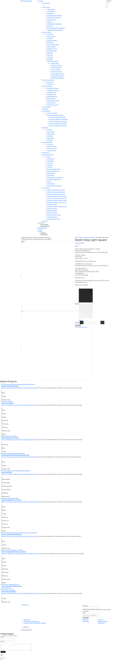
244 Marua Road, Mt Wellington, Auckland (35, 623)
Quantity (77, 322)
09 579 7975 (27, 619)
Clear (80, 320)
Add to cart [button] (8, 588)
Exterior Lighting (83, 237)
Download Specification (81, 327)
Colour (77, 304)
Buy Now (78, 325)
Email (84, 613)
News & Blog (86, 621)
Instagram (85, 606)
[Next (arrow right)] (1, 659)
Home (76, 237)
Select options (34, 388)
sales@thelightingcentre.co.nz (32, 621)
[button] (109, 1)
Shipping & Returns (103, 621)
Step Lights (92, 237)
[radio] (86, 294)
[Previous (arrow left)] (0, 659)
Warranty (100, 619)
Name (2, 637)
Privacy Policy (101, 623)
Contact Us (85, 619)
